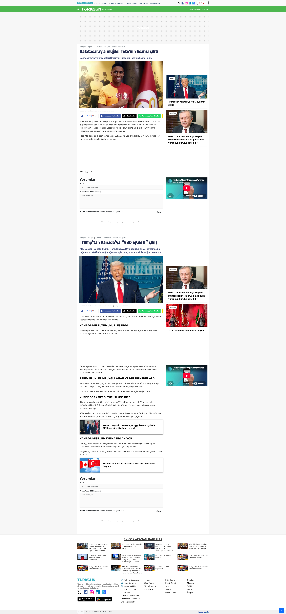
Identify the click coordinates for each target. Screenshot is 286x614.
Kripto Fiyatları (149, 586)
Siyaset (168, 589)
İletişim (190, 592)
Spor (90, 47)
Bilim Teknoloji (171, 580)
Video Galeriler (155, 3)
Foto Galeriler (143, 3)
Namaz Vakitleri (132, 3)
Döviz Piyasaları (102, 3)
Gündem (191, 580)
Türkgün (82, 47)
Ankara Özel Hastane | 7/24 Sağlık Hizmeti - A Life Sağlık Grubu (131, 598)
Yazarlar (127, 592)
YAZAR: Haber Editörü (108, 111)
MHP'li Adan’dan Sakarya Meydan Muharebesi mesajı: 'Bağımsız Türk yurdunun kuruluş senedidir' (186, 139)
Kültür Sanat (170, 583)
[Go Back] (281, 610)
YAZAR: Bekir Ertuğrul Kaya (110, 306)
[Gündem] (186, 121)
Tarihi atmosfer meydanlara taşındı (186, 330)
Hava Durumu (130, 583)
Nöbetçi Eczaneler (117, 3)
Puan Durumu (130, 589)
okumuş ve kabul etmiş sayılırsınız (102, 211)
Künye (189, 589)
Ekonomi (147, 580)
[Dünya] (186, 86)
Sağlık (189, 586)
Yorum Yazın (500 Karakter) (90, 192)
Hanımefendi (170, 592)
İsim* (82, 183)
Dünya (90, 238)
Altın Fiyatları (148, 589)
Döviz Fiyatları (149, 583)
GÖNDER (159, 212)
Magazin (190, 583)
